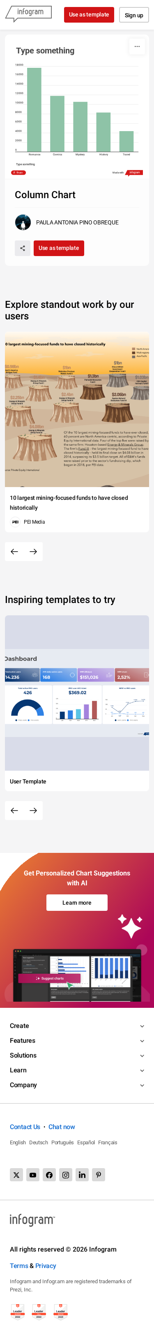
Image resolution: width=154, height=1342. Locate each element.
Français (107, 1142)
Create (19, 1026)
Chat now (61, 1127)
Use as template (89, 14)
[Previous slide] (14, 551)
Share (19, 172)
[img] (34, 110)
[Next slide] (33, 551)
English (18, 1142)
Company (23, 1085)
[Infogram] (28, 15)
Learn (18, 1070)
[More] (137, 46)
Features (22, 1040)
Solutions (23, 1055)
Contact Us (25, 1127)
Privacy (45, 1266)
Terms (19, 1266)
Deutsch (38, 1142)
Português (62, 1142)
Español (86, 1142)
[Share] (22, 248)
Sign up (134, 15)
